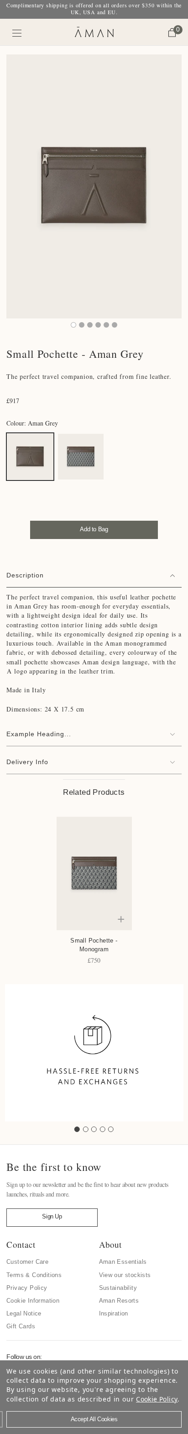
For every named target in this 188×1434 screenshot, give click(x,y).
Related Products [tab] (94, 792)
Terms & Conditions (34, 1275)
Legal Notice (24, 1313)
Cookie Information (32, 1300)
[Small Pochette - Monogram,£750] (94, 873)
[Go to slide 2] (86, 1129)
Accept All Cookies (94, 1419)
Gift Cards (20, 1326)
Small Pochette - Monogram (93, 945)
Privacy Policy (26, 1287)
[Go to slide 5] (111, 1129)
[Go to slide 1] (77, 1129)
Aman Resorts (119, 1300)
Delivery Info (27, 762)
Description (25, 575)
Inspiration (113, 1313)
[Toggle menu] (17, 33)
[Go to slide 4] (102, 1129)
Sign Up (52, 1216)
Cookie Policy (157, 1399)
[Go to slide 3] (94, 1129)
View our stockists (125, 1275)
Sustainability (118, 1287)
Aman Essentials (123, 1261)
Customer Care (27, 1261)
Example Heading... (38, 734)
